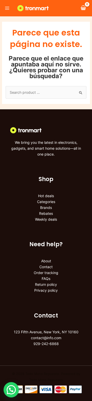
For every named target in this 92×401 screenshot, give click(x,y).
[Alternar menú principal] (7, 8)
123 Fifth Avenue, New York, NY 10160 (46, 332)
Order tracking (46, 272)
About (46, 261)
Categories (46, 201)
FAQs (46, 278)
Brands (46, 207)
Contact (46, 267)
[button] (11, 389)
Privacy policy (46, 290)
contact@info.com (46, 338)
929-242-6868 (46, 343)
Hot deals (46, 196)
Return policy (46, 284)
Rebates (46, 213)
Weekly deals (46, 219)
